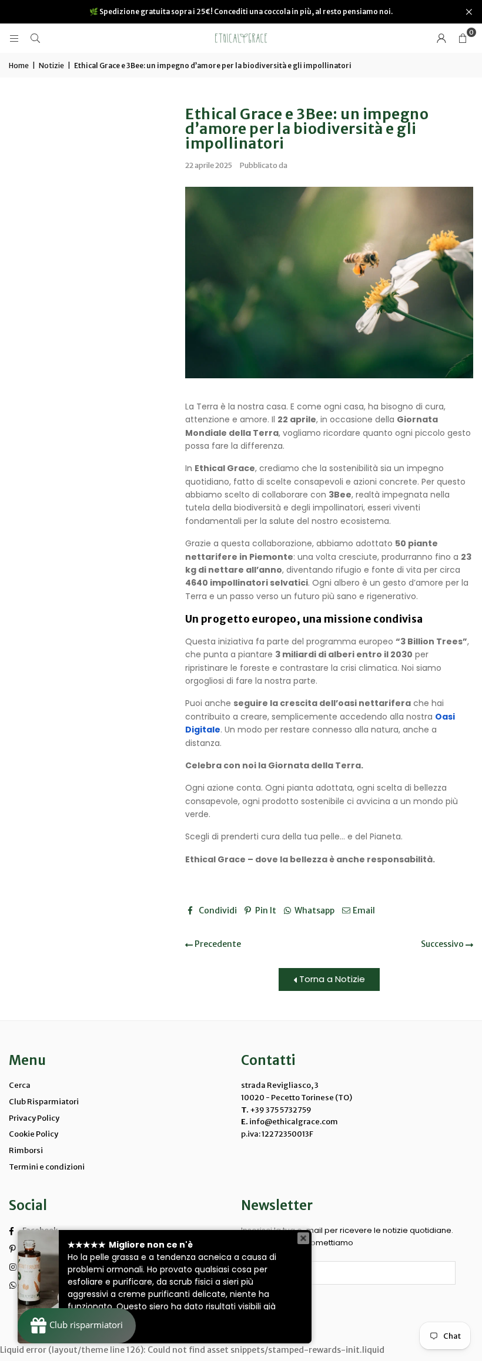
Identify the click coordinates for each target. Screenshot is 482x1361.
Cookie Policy (33, 1134)
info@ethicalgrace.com (293, 1122)
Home (19, 65)
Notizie (51, 65)
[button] (462, 38)
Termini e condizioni (47, 1167)
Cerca (20, 1085)
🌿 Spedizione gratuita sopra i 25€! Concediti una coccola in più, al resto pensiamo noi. (241, 12)
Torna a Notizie (331, 979)
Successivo (443, 944)
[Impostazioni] (441, 38)
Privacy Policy (34, 1118)
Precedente (217, 944)
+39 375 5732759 (281, 1110)
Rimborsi (26, 1150)
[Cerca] (35, 38)
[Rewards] (77, 1325)
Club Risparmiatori (44, 1102)
